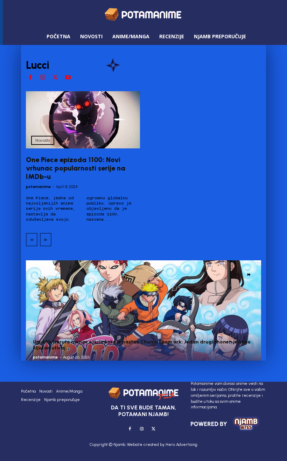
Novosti (42, 140)
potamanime (38, 187)
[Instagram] (43, 77)
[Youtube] (67, 77)
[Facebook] (30, 77)
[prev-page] (31, 239)
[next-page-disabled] (45, 239)
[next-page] (249, 274)
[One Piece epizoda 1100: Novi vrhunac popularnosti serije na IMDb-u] (83, 119)
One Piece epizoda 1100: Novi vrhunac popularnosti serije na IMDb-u (75, 168)
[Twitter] (55, 77)
